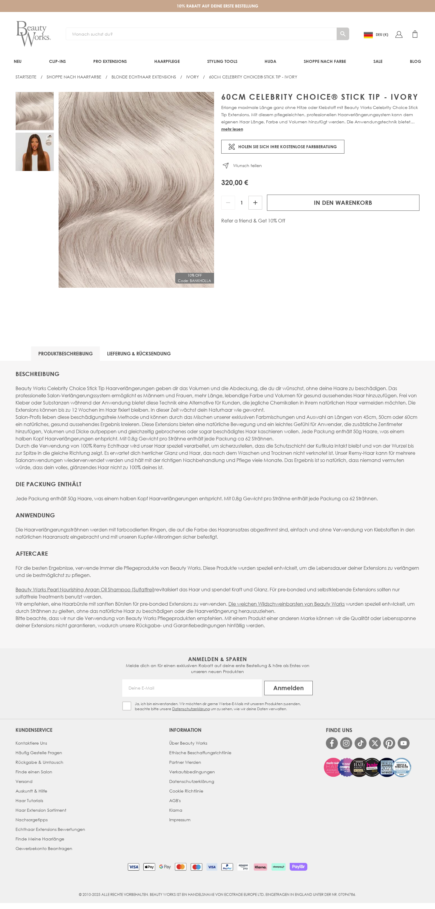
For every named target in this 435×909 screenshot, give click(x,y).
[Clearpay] (278, 867)
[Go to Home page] (33, 34)
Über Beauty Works (188, 743)
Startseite (26, 77)
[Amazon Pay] (243, 867)
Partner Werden (185, 762)
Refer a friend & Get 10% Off (253, 220)
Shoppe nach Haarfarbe (74, 77)
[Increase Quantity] (255, 203)
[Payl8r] (298, 867)
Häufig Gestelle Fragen (39, 752)
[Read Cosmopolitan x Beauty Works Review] (368, 767)
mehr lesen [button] (232, 128)
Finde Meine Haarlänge (40, 839)
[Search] (343, 34)
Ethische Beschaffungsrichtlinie (200, 752)
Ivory (192, 77)
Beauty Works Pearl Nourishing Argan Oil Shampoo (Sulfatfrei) (85, 589)
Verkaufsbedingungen (192, 772)
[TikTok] (361, 743)
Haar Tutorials (29, 800)
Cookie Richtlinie (186, 791)
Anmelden (288, 687)
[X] (375, 743)
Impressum (179, 819)
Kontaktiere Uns (31, 743)
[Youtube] (404, 743)
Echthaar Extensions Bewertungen (50, 829)
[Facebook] (332, 743)
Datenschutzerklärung (191, 708)
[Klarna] (260, 867)
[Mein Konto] (399, 34)
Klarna (175, 810)
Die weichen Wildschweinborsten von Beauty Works (286, 604)
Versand (24, 781)
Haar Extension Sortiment (41, 810)
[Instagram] (346, 743)
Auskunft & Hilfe (31, 791)
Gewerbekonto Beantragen (44, 848)
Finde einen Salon (34, 772)
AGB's (175, 800)
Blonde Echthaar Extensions (144, 77)
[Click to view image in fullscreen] (136, 190)
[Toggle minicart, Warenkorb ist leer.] (415, 34)
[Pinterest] (389, 743)
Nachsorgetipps (32, 819)
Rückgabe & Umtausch (39, 762)
